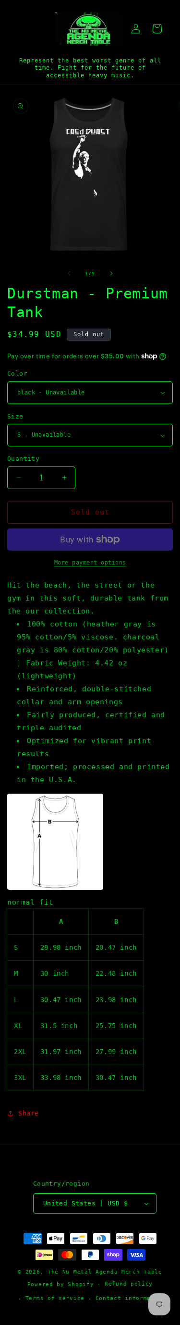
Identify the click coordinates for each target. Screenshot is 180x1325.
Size (15, 416)
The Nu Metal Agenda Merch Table (105, 1272)
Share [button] (28, 1113)
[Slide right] (111, 273)
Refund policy (129, 1284)
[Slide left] (69, 273)
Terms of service (54, 1298)
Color (17, 373)
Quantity (23, 458)
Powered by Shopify (60, 1284)
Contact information (131, 1298)
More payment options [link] (90, 562)
